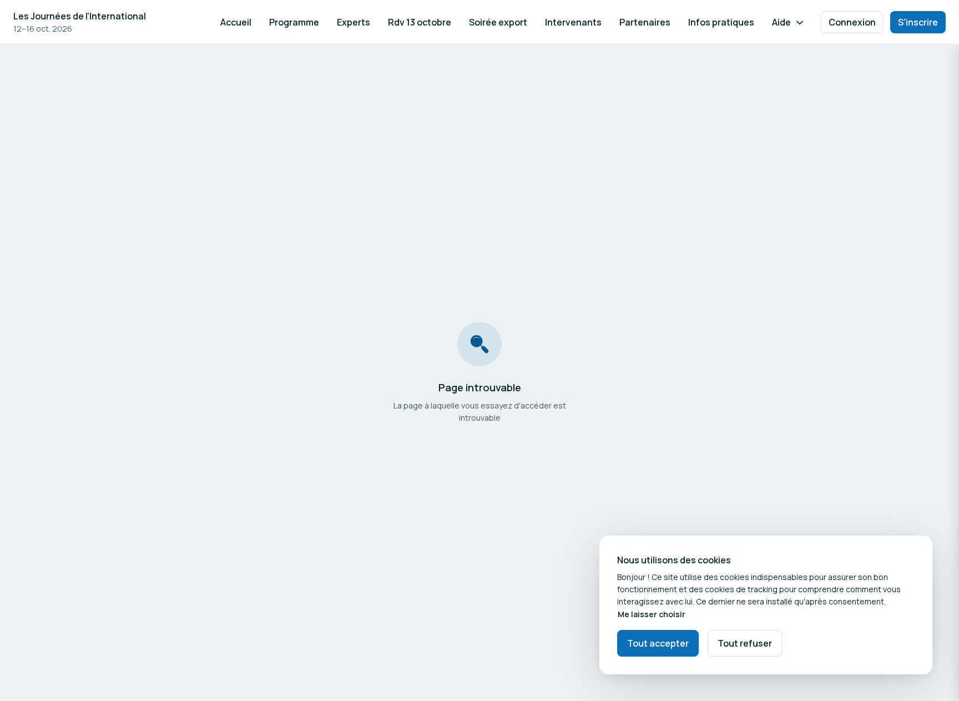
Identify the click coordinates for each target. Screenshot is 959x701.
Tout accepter (658, 643)
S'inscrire (918, 22)
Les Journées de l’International (79, 16)
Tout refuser (745, 643)
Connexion (852, 22)
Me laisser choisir (651, 614)
